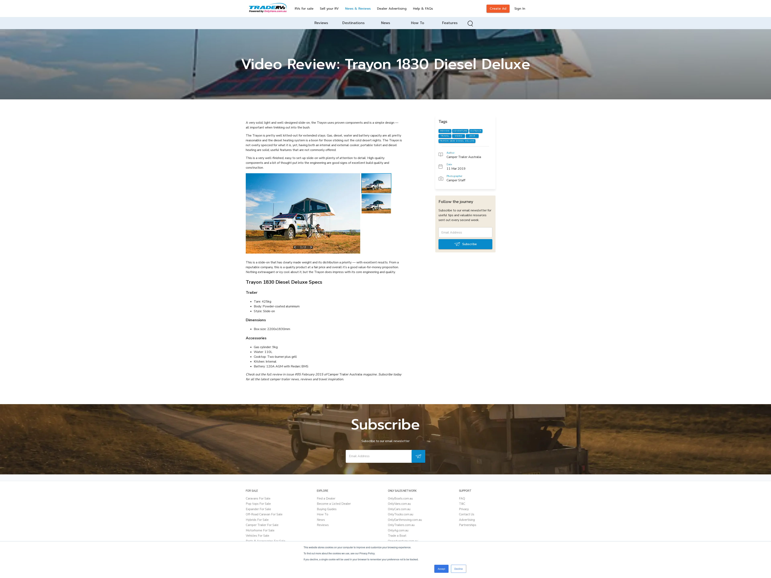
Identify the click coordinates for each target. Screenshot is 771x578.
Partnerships (467, 525)
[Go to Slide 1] (376, 183)
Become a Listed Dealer (334, 504)
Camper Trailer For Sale (262, 525)
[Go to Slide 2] (376, 204)
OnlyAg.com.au (398, 530)
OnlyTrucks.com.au (400, 514)
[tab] (321, 23)
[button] (303, 213)
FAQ (462, 498)
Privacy (464, 509)
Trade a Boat (397, 536)
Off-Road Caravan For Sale (264, 514)
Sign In (519, 8)
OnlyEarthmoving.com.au (405, 520)
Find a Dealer (326, 498)
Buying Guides (327, 509)
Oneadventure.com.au (403, 541)
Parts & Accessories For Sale (265, 541)
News (321, 520)
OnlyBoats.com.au (400, 498)
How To (322, 514)
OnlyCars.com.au (399, 509)
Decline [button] (458, 568)
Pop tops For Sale (258, 504)
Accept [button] (441, 568)
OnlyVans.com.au (399, 504)
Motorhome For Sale (260, 530)
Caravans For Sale (258, 498)
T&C (462, 504)
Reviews (323, 525)
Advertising (467, 520)
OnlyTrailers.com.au (401, 525)
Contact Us (466, 514)
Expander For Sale (258, 509)
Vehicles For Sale (257, 536)
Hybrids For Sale (257, 520)
